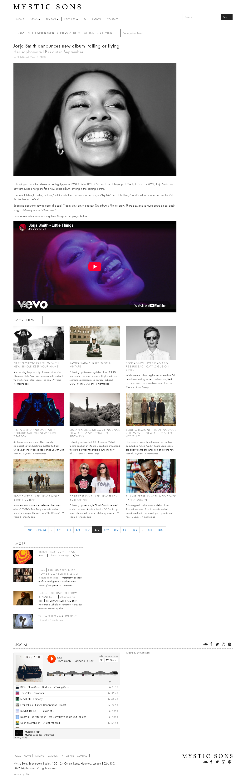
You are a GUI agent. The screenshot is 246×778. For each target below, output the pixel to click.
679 (106, 529)
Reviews (51, 19)
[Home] (47, 6)
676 (78, 529)
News (34, 19)
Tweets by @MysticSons (138, 652)
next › (151, 529)
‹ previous (41, 529)
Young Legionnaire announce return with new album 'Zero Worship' (151, 433)
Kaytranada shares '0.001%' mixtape (90, 364)
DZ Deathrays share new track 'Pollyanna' (93, 498)
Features (70, 19)
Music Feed (136, 33)
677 (87, 529)
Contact (112, 19)
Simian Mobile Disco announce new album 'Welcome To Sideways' (95, 433)
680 (116, 529)
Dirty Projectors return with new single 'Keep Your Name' (36, 364)
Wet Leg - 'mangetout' (61, 616)
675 (68, 529)
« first (29, 529)
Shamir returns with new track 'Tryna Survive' (151, 498)
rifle (27, 774)
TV (85, 19)
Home (20, 19)
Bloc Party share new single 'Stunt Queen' (36, 498)
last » (160, 529)
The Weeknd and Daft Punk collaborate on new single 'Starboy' (35, 433)
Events (96, 19)
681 (125, 529)
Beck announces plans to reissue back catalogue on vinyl (147, 366)
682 (134, 529)
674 (59, 529)
